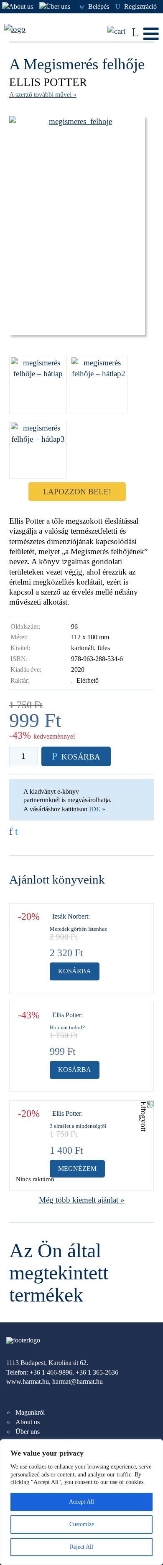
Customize (81, 1524)
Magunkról (30, 1412)
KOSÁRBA (76, 756)
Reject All (81, 1547)
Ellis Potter (48, 82)
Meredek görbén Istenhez (78, 929)
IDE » (97, 809)
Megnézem (77, 1168)
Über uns (27, 1431)
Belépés (94, 6)
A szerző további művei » (42, 94)
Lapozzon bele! (77, 491)
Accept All (81, 1502)
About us (27, 1422)
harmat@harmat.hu (77, 1381)
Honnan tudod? (67, 1027)
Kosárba (74, 971)
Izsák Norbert (70, 916)
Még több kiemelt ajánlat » (82, 1199)
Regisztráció (136, 6)
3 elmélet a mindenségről (78, 1126)
